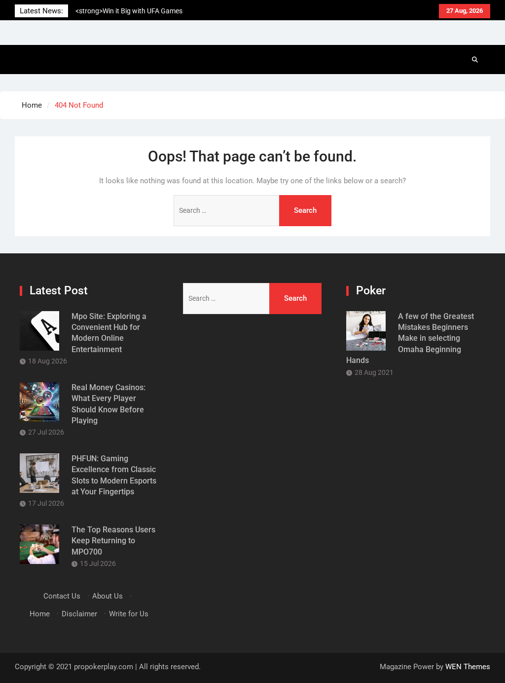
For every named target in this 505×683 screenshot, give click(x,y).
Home (40, 613)
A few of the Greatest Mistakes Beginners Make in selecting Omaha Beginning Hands (410, 338)
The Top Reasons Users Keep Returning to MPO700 (113, 541)
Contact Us (61, 596)
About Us (107, 596)
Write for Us (128, 613)
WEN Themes (467, 666)
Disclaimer (79, 613)
